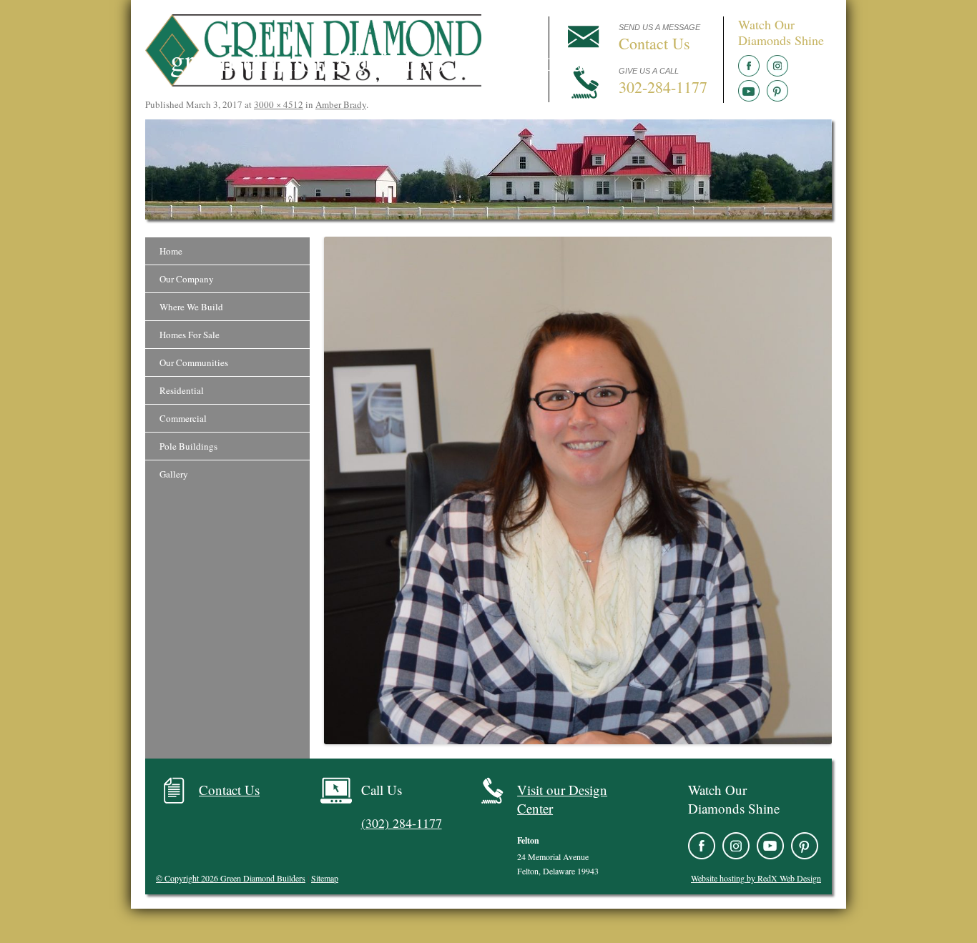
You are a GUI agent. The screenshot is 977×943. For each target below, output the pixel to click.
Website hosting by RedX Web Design (756, 878)
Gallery (173, 474)
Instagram (777, 65)
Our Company (186, 278)
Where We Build (191, 306)
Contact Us (229, 790)
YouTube (749, 91)
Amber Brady (340, 104)
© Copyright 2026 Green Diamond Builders (230, 878)
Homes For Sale (189, 334)
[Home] (313, 82)
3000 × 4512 (278, 104)
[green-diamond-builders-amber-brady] (578, 490)
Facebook (749, 65)
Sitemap (324, 878)
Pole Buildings (188, 446)
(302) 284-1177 (401, 822)
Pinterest (777, 91)
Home (170, 251)
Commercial (183, 418)
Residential (181, 390)
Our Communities (193, 362)
